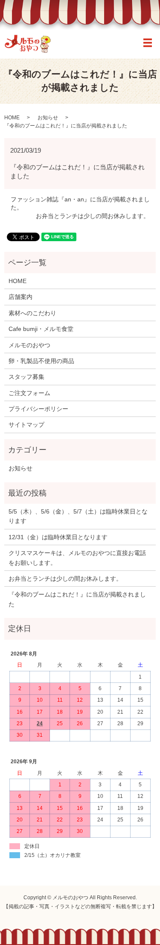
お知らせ (48, 118)
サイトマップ (26, 424)
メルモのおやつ (29, 345)
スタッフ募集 (26, 376)
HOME (12, 118)
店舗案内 (20, 296)
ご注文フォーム (29, 393)
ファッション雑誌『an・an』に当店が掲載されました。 (80, 203)
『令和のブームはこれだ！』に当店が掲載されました (77, 599)
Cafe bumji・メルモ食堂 (41, 328)
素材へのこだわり (32, 313)
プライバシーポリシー (38, 408)
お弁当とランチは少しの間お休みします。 (92, 216)
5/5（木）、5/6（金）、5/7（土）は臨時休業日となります (78, 516)
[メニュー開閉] (147, 42)
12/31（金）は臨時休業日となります (58, 537)
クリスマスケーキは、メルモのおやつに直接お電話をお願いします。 (77, 557)
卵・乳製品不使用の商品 (41, 360)
